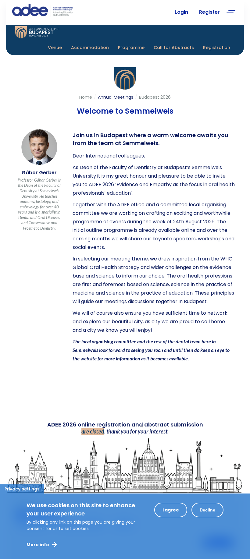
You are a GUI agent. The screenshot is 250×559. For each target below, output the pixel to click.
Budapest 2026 (155, 97)
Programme (131, 47)
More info (38, 545)
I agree (170, 510)
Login (181, 12)
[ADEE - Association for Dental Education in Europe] (58, 10)
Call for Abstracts (174, 47)
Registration (216, 47)
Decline (207, 510)
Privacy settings (22, 489)
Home (85, 97)
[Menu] (231, 13)
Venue (55, 47)
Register (209, 12)
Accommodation (90, 47)
